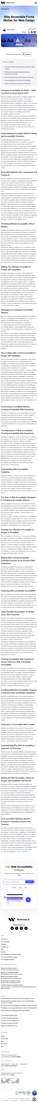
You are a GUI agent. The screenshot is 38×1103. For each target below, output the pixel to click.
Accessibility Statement (7, 959)
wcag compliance (22, 851)
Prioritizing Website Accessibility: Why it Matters (18, 80)
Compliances (4, 947)
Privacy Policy (5, 1100)
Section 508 (4, 1038)
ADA (2, 1046)
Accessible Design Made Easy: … (10, 1018)
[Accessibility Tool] (34, 1099)
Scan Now (30, 882)
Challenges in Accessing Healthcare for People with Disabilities (19, 1008)
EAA (2, 1041)
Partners (3, 952)
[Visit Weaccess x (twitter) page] (16, 928)
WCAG (3, 1036)
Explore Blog (5, 9)
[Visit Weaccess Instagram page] (21, 928)
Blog (2, 949)
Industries (4, 944)
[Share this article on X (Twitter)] (29, 32)
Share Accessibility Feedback (9, 957)
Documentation (5, 941)
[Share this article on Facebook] (32, 32)
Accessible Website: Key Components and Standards (19, 77)
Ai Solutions (4, 939)
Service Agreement (14, 1100)
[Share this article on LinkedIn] (35, 32)
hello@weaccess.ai (19, 925)
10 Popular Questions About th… (10, 1023)
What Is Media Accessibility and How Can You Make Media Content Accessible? (17, 1002)
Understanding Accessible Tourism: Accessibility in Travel (17, 998)
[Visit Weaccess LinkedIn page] (12, 928)
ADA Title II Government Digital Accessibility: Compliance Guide (19, 1005)
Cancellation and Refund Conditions (28, 1100)
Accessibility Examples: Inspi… (9, 1015)
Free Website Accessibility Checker (11, 954)
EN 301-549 (4, 1044)
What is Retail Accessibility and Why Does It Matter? (15, 1010)
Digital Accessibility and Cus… (9, 1025)
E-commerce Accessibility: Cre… (10, 1020)
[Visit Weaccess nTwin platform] (26, 928)
